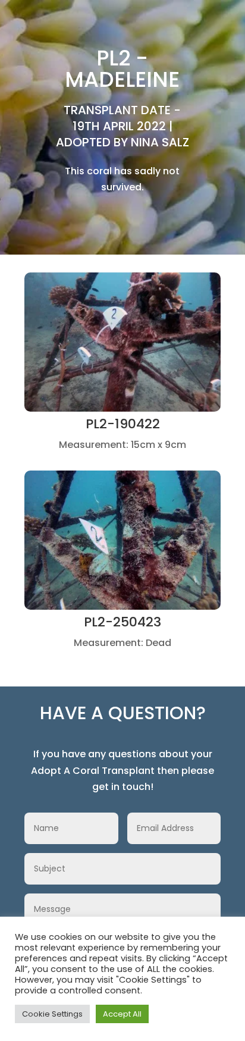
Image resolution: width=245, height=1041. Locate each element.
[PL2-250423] (122, 606)
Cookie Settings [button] (52, 1014)
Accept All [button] (122, 1014)
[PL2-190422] (122, 408)
